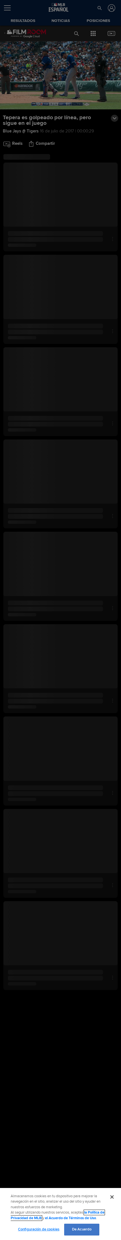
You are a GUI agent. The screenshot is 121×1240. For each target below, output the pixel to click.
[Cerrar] (112, 1197)
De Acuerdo (81, 1229)
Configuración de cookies (38, 1229)
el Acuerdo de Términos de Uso (70, 1218)
